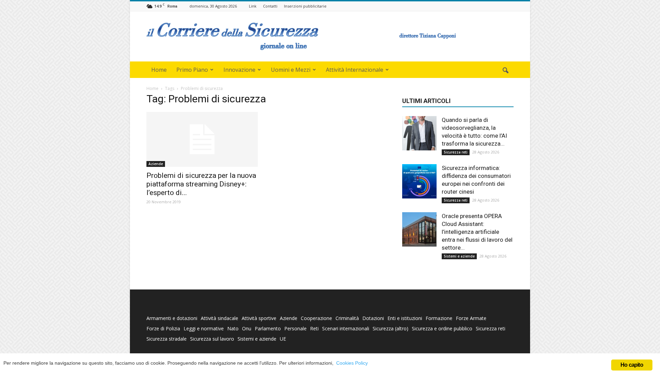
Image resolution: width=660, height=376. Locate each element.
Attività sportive (259, 318)
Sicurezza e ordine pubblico (442, 328)
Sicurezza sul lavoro (212, 338)
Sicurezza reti (456, 152)
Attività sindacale (219, 318)
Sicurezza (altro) (390, 328)
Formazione (439, 318)
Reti (314, 328)
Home (159, 69)
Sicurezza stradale (166, 338)
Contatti (270, 6)
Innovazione (239, 69)
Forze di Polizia (163, 328)
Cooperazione (316, 318)
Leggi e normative (204, 328)
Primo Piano (192, 69)
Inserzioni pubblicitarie (305, 6)
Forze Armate (471, 318)
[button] (505, 70)
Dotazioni (373, 318)
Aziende (155, 163)
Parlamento (268, 328)
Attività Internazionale (354, 69)
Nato (233, 328)
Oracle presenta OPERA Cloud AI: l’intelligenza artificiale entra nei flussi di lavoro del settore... (477, 232)
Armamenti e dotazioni (171, 318)
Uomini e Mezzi (290, 69)
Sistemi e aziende (459, 256)
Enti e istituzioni (404, 318)
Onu (246, 328)
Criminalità (347, 318)
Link (252, 6)
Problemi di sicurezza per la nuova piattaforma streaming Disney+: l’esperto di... (201, 184)
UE (283, 338)
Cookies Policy (352, 363)
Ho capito (631, 365)
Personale (295, 328)
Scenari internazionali (345, 328)
